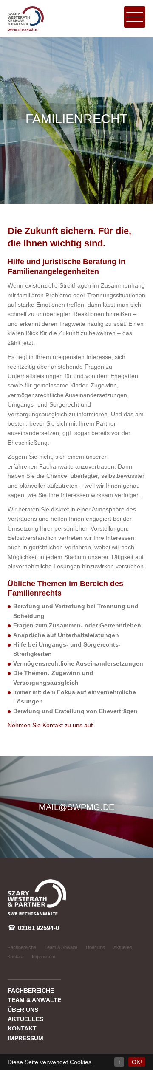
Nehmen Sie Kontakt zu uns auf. (51, 725)
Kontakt (15, 956)
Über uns (95, 947)
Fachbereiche (22, 947)
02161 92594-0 (37, 928)
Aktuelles (122, 947)
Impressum (43, 956)
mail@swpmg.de (76, 807)
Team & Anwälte (61, 947)
